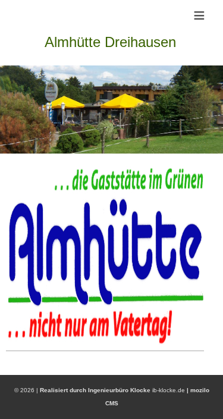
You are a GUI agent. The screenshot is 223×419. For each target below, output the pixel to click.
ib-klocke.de (168, 390)
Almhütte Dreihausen (110, 42)
